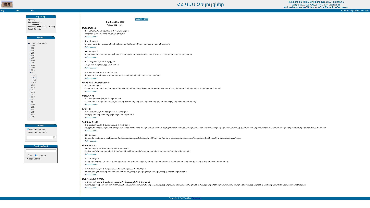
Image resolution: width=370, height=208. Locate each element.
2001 (33, 48)
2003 (33, 53)
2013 (33, 87)
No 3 (34, 80)
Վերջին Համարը (34, 22)
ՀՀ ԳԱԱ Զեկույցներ (38, 43)
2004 (33, 55)
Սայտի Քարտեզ (34, 29)
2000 (33, 46)
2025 (33, 117)
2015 (33, 92)
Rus (32, 11)
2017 (33, 97)
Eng (2, 11)
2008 (33, 65)
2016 (33, 95)
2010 (33, 70)
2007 (33, 63)
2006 (33, 60)
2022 (33, 109)
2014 (33, 90)
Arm (17, 11)
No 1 (34, 75)
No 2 (34, 78)
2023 (33, 112)
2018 (33, 100)
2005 (33, 58)
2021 (33, 107)
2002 (33, 51)
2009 (33, 68)
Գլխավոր (31, 20)
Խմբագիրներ (33, 24)
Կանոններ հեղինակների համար (41, 27)
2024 (33, 114)
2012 (33, 85)
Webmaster (196, 198)
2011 (33, 73)
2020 (33, 105)
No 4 (34, 82)
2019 (33, 102)
